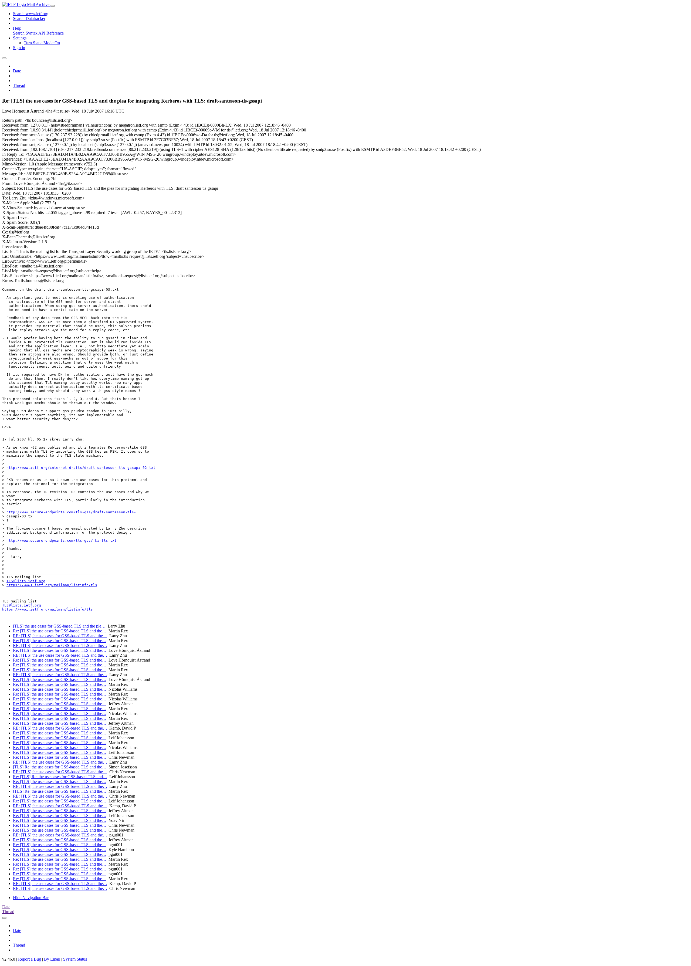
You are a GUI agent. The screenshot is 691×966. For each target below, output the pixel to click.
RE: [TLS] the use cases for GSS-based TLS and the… (60, 635)
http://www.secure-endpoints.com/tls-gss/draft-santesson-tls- (71, 512)
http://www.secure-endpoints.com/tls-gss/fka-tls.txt (61, 540)
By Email (52, 959)
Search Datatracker (29, 18)
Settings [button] (19, 38)
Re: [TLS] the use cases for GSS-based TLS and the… (59, 631)
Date (17, 71)
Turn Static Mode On (42, 42)
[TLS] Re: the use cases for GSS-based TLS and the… (59, 767)
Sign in (19, 47)
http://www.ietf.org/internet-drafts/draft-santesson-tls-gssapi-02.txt (80, 468)
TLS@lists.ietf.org (25, 581)
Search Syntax (25, 33)
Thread (19, 85)
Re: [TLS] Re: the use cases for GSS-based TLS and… (60, 776)
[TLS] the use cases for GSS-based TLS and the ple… (59, 626)
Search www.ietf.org (30, 13)
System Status (75, 959)
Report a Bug (29, 959)
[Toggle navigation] (52, 6)
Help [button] (17, 28)
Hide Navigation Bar (31, 897)
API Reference (51, 33)
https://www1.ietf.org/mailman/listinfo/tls (51, 585)
